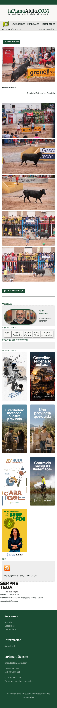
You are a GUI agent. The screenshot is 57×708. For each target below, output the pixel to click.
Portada (8, 622)
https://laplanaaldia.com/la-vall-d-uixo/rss (20, 575)
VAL (53, 29)
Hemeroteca (48, 24)
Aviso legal (10, 646)
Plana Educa (36, 334)
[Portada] (5, 24)
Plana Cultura (27, 334)
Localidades (18, 24)
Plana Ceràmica (17, 334)
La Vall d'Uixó (7, 29)
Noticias (18, 29)
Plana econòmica (46, 334)
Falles (7, 332)
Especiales (33, 24)
